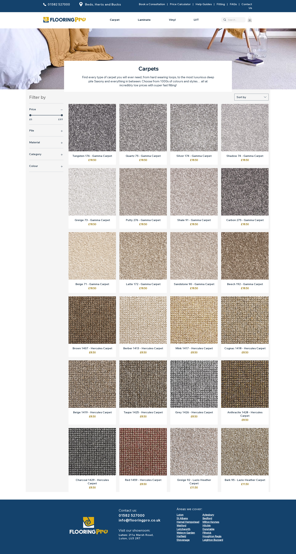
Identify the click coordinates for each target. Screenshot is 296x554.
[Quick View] (92, 127)
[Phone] (45, 4)
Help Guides (203, 4)
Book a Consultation (152, 4)
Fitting (221, 4)
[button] (250, 19)
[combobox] (251, 97)
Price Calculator (180, 4)
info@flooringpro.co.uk (140, 520)
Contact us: (128, 510)
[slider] (30, 115)
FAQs (233, 4)
